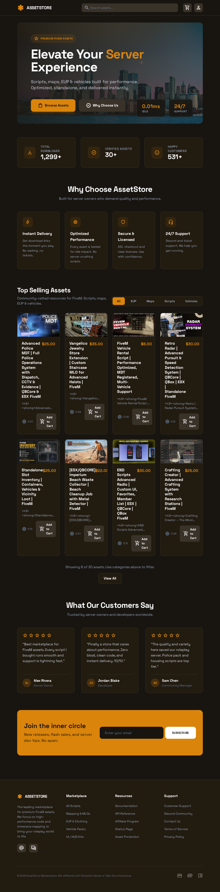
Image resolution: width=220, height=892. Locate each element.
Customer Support (177, 806)
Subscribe (180, 733)
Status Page (124, 829)
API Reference (125, 813)
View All (110, 578)
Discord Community (178, 813)
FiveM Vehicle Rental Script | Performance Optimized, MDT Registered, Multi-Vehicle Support (129, 367)
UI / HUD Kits (75, 837)
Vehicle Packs (76, 829)
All (119, 301)
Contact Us (172, 821)
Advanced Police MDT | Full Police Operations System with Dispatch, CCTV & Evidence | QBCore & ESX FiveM (32, 370)
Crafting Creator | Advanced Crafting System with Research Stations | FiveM (174, 489)
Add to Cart (46, 421)
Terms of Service (176, 829)
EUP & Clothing (76, 821)
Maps (150, 301)
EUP (133, 301)
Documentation (126, 806)
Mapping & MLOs (78, 813)
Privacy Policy (174, 837)
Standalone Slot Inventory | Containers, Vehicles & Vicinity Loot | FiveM (32, 486)
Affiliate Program (127, 821)
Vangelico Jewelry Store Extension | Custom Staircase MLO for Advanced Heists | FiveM (78, 365)
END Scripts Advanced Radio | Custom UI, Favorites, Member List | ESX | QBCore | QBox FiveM (127, 494)
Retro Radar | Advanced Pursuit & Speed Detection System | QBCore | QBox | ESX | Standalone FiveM (175, 370)
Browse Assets (53, 105)
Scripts (170, 301)
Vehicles (191, 301)
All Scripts (73, 806)
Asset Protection (127, 837)
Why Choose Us (102, 105)
